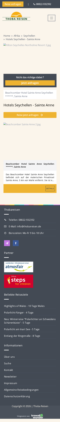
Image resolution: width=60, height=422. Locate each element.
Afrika (17, 35)
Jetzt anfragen (30, 83)
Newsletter (10, 376)
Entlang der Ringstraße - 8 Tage (22, 335)
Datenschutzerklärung (17, 396)
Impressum (10, 383)
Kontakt (8, 370)
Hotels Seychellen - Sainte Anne (23, 39)
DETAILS (50, 188)
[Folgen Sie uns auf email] (7, 243)
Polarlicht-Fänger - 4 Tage (18, 312)
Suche (7, 363)
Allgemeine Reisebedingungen (21, 389)
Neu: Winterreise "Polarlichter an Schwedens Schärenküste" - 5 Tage (30, 321)
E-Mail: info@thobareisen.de (25, 226)
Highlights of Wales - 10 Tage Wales (24, 306)
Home (6, 35)
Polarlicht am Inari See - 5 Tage (22, 329)
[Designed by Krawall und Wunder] (37, 416)
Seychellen (29, 35)
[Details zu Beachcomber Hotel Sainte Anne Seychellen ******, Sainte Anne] (30, 141)
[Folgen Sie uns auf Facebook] (16, 243)
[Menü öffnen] (51, 18)
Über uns (9, 356)
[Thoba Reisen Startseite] (16, 16)
